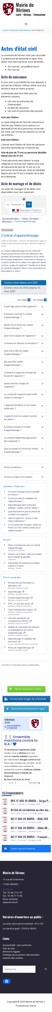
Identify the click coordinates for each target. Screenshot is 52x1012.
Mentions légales (11, 951)
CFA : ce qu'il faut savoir (19, 603)
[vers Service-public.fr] (27, 211)
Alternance (7, 221)
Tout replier (22, 300)
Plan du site (9, 948)
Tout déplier (38, 300)
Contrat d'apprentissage (25, 221)
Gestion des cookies (13, 957)
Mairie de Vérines (25, 7)
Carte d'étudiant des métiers (21, 610)
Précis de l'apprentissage (19, 647)
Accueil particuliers (11, 218)
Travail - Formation (30, 218)
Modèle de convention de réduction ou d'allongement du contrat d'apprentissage (24, 630)
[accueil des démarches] (23, 198)
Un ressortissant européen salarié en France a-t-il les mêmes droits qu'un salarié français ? (24, 528)
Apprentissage (15, 592)
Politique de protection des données (21, 954)
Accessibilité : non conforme (17, 945)
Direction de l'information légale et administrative (21, 665)
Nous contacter (10, 899)
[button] (24, 306)
